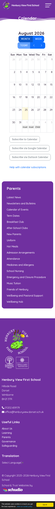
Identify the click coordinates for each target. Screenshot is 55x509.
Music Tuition (14, 283)
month (25, 38)
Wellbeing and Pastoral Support (25, 295)
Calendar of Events (17, 209)
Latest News (14, 197)
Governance (9, 441)
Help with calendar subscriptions (27, 167)
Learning (7, 432)
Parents (6, 437)
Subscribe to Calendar (24, 139)
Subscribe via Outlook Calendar (30, 157)
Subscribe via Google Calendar (29, 148)
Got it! (45, 504)
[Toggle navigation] (48, 5)
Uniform (11, 240)
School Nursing (15, 271)
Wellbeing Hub (15, 301)
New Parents (14, 234)
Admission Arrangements (21, 252)
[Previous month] (34, 45)
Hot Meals (12, 246)
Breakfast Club (15, 221)
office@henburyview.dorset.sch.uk (24, 411)
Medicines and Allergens (20, 264)
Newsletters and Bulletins (21, 203)
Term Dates (13, 215)
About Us (7, 428)
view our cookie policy (24, 506)
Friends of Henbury (17, 289)
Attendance (13, 258)
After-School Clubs (17, 228)
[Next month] (41, 45)
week (38, 38)
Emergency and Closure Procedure (26, 277)
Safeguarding (9, 445)
